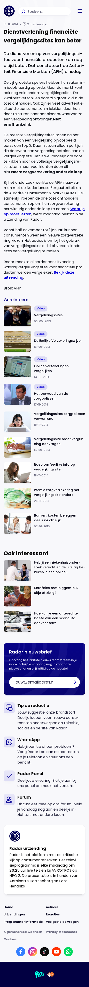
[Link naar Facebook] (20, 951)
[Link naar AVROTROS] (39, 974)
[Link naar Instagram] (32, 951)
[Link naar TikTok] (44, 951)
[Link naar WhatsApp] (68, 951)
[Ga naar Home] (9, 11)
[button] (79, 11)
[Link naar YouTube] (56, 951)
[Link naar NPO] (51, 974)
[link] (44, 716)
